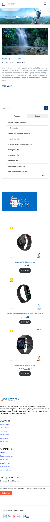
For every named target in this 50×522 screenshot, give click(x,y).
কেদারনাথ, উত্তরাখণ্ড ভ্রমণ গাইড (17, 122)
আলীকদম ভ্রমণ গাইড (13, 155)
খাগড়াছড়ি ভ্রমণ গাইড (13, 139)
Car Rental (3, 431)
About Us (3, 452)
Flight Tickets (4, 434)
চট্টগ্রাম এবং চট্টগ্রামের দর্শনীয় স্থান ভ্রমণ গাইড (20, 144)
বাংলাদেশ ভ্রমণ (8, 31)
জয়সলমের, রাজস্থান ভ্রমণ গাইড (16, 166)
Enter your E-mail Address (9, 481)
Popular (17, 116)
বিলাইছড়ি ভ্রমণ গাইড (13, 150)
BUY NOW (25, 270)
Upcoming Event (5, 470)
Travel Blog (4, 459)
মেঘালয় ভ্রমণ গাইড (13, 161)
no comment (21, 62)
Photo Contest (5, 466)
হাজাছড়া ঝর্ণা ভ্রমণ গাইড (11, 58)
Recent (37, 116)
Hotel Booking (4, 428)
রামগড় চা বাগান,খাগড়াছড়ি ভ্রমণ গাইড (18, 171)
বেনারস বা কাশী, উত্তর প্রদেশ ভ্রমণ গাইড (19, 133)
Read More (7, 86)
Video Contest (5, 463)
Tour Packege (4, 424)
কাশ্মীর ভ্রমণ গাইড (13, 128)
